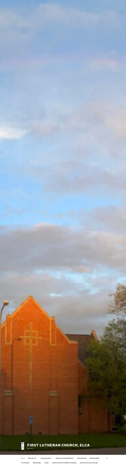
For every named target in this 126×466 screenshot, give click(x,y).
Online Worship (81, 458)
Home (23, 458)
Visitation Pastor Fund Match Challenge (64, 463)
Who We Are (32, 458)
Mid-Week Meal (94, 458)
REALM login (37, 463)
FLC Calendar (25, 463)
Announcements (46, 458)
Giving (47, 463)
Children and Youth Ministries (65, 458)
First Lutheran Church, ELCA (58, 445)
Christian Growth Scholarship (89, 463)
